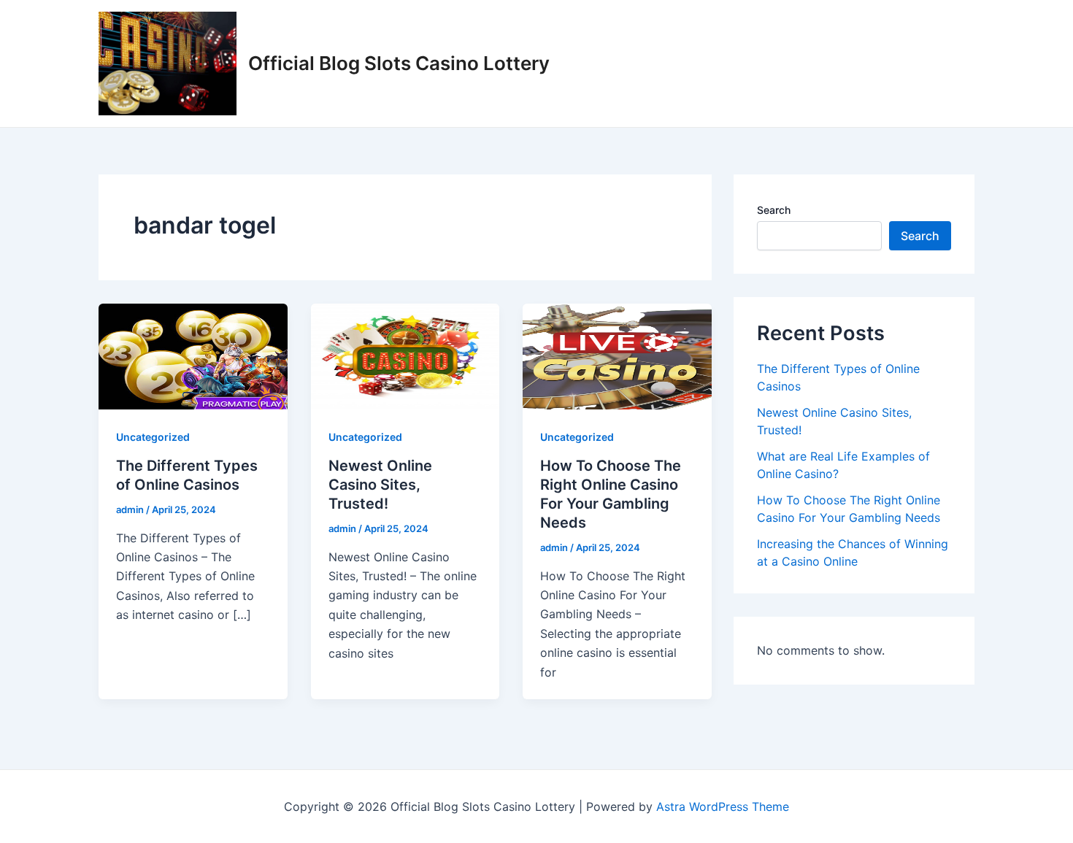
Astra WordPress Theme (722, 806)
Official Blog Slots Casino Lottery (399, 63)
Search (774, 210)
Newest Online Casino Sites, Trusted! (380, 484)
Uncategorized (153, 437)
